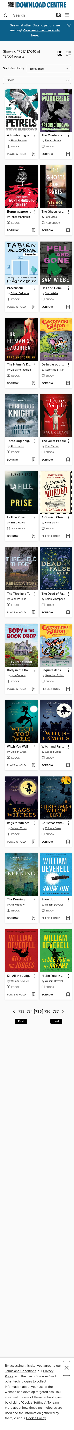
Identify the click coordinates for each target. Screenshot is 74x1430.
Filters (10, 80)
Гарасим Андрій (20, 217)
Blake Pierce (17, 522)
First (21, 1021)
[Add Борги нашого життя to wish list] (33, 230)
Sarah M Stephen (55, 599)
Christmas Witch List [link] (54, 823)
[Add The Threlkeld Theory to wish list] (33, 612)
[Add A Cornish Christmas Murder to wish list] (68, 536)
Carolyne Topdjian (20, 369)
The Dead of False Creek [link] (54, 594)
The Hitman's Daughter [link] (19, 365)
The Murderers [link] (52, 135)
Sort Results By (13, 68)
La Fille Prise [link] (15, 517)
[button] (59, 55)
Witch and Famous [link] (54, 747)
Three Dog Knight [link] (19, 441)
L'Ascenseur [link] (15, 288)
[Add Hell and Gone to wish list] (68, 307)
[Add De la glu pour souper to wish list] (68, 383)
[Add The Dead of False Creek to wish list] (68, 612)
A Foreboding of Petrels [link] (19, 135)
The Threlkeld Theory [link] (19, 594)
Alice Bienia (17, 446)
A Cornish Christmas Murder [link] (54, 517)
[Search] (6, 15)
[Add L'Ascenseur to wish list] (33, 307)
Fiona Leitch (52, 522)
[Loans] (58, 16)
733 (21, 1011)
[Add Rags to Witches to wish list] (33, 842)
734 (30, 1011)
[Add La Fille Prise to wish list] (33, 536)
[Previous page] (14, 1011)
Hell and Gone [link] (52, 288)
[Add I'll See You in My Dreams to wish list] (68, 995)
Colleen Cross (18, 752)
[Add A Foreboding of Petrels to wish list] (33, 154)
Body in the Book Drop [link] (19, 670)
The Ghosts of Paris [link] (54, 212)
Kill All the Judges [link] (19, 976)
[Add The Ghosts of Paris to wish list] (68, 230)
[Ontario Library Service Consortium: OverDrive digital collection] (37, 5)
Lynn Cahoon (17, 675)
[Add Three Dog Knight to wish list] (33, 460)
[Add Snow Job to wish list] (68, 918)
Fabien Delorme (19, 293)
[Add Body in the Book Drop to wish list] (33, 689)
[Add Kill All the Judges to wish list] (33, 995)
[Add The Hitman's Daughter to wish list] (33, 383)
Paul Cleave (52, 446)
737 (56, 1011)
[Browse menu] (67, 15)
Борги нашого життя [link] (19, 212)
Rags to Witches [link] (18, 823)
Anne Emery (17, 904)
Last (56, 1021)
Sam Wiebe (51, 293)
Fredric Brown (53, 140)
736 (47, 1011)
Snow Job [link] (48, 899)
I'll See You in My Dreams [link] (54, 976)
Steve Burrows (18, 140)
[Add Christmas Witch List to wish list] (68, 842)
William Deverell (54, 904)
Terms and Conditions (20, 1371)
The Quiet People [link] (54, 441)
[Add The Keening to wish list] (33, 918)
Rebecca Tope (18, 599)
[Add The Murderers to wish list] (68, 154)
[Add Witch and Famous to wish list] (68, 765)
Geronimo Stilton (54, 369)
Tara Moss (51, 217)
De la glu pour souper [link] (54, 365)
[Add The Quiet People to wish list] (68, 460)
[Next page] (62, 1011)
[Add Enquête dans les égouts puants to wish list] (68, 689)
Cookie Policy (36, 1418)
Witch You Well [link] (17, 747)
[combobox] (28, 15)
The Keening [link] (16, 899)
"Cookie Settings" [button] (33, 1402)
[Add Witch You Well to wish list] (33, 765)
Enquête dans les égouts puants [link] (54, 670)
